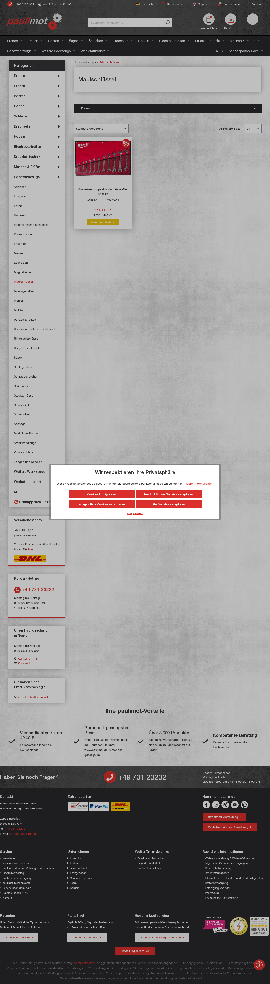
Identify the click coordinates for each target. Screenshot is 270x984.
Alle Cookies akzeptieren (169, 504)
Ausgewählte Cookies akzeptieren (102, 504)
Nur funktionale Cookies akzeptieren (169, 494)
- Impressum (135, 513)
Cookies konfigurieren (102, 494)
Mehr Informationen (199, 483)
